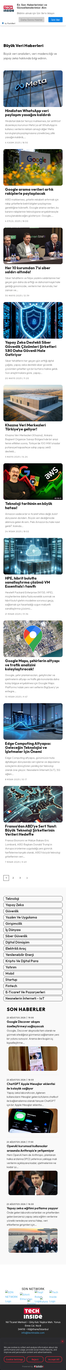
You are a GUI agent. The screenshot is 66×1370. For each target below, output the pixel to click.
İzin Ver (55, 19)
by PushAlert (10, 23)
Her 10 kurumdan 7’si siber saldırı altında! (27, 270)
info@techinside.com (33, 1332)
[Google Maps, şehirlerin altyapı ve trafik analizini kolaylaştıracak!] (33, 638)
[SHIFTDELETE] (11, 1296)
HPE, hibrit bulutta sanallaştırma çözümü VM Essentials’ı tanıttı (27, 582)
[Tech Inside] (55, 1296)
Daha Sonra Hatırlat (31, 19)
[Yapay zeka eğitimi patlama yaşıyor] (33, 1240)
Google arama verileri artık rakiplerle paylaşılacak (29, 191)
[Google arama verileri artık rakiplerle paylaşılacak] (33, 167)
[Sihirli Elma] (26, 1296)
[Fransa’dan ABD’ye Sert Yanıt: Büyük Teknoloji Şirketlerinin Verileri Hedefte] (33, 804)
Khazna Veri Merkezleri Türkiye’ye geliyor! (25, 427)
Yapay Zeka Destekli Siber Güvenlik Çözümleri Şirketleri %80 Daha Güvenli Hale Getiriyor (30, 348)
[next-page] (27, 878)
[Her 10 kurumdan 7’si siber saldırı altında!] (33, 246)
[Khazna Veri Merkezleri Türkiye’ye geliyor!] (33, 403)
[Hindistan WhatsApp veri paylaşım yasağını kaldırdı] (33, 88)
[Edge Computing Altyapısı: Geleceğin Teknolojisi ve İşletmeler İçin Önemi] (33, 721)
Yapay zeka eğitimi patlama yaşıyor (32, 1208)
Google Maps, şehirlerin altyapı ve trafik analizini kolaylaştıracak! (32, 664)
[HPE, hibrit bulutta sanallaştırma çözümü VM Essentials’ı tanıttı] (33, 556)
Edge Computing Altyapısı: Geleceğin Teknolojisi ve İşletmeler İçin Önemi (28, 747)
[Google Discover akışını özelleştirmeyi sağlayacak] (33, 1058)
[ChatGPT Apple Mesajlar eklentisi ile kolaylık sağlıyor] (33, 1121)
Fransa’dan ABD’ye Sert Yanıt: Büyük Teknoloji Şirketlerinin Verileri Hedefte (31, 830)
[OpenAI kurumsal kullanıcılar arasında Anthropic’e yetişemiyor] (33, 1183)
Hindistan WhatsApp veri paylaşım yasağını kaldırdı (28, 112)
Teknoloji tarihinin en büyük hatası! (28, 505)
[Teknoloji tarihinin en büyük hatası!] (33, 481)
